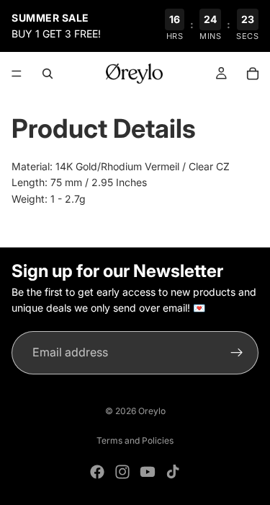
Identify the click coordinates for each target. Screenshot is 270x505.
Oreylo (152, 410)
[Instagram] (122, 471)
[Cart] (253, 73)
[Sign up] (237, 353)
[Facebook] (97, 471)
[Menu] (16, 73)
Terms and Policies (135, 440)
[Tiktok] (172, 471)
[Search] (47, 73)
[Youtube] (147, 471)
